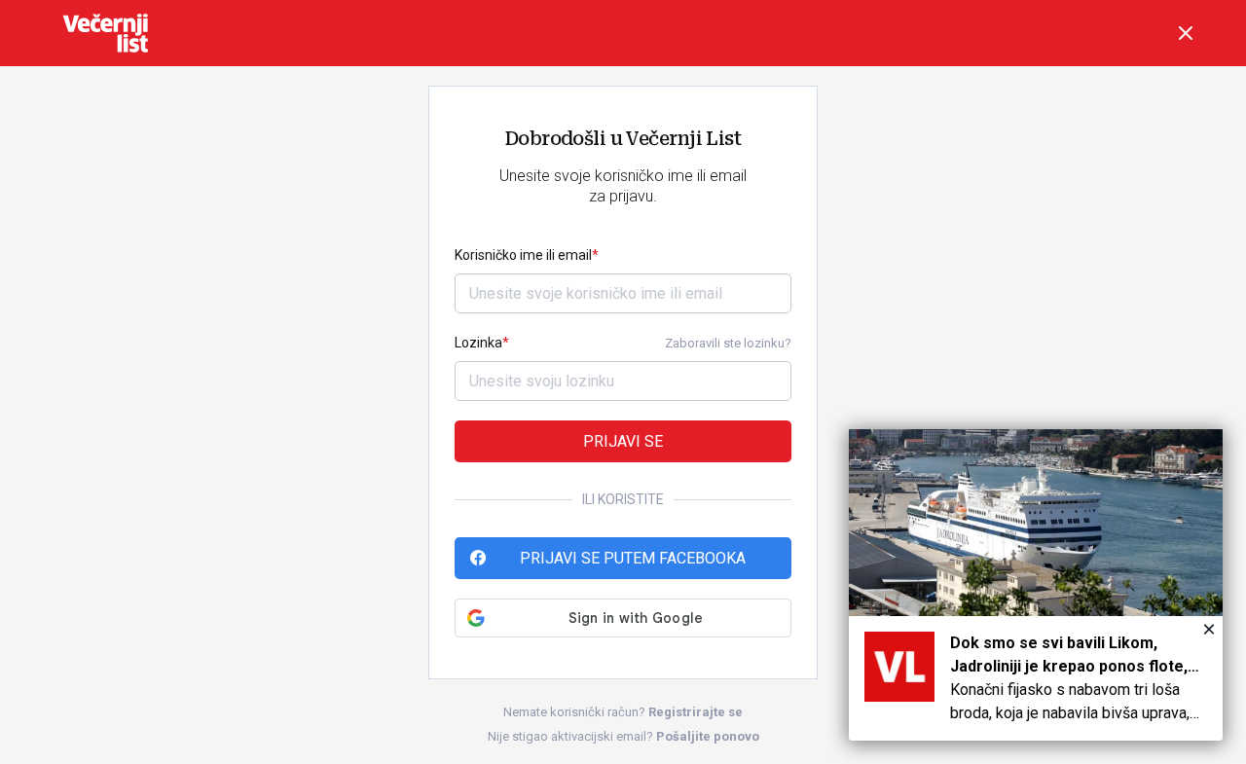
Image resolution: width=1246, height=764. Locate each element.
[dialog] (1036, 585)
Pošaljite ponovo (707, 736)
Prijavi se (623, 441)
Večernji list (105, 33)
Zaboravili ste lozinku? (728, 343)
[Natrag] (1185, 33)
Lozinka (478, 342)
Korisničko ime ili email (523, 255)
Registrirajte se (695, 712)
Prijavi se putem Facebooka (633, 558)
